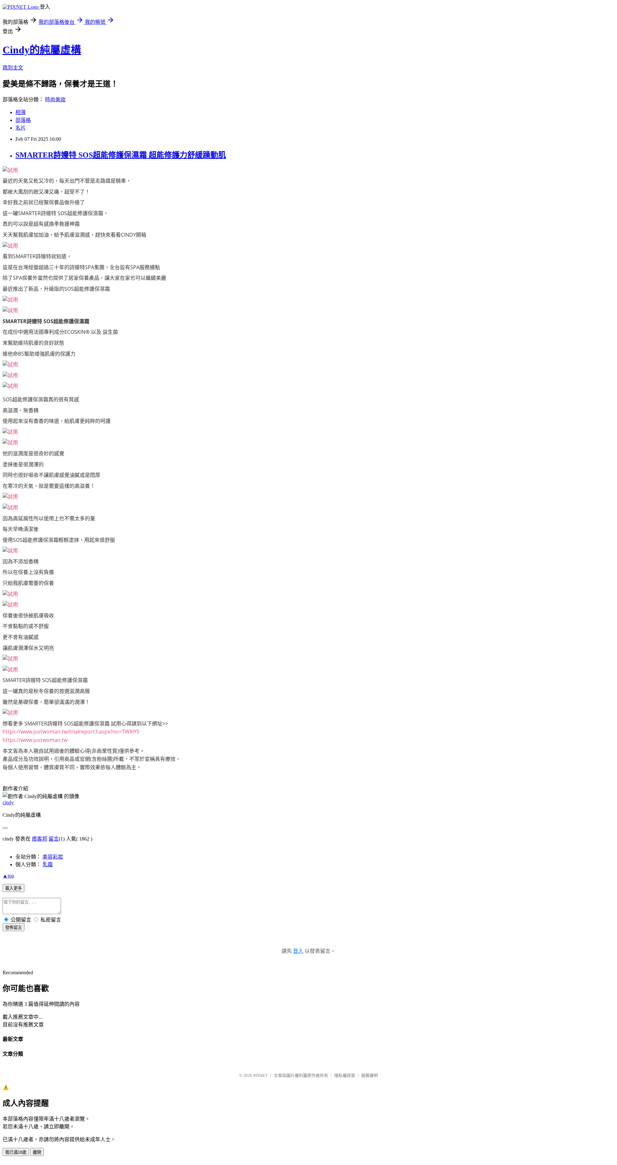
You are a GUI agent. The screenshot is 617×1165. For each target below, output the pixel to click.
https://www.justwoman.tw (35, 739)
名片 (20, 128)
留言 (54, 839)
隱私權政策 (344, 1075)
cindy (8, 802)
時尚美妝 (55, 99)
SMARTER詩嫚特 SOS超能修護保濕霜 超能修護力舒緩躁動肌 (120, 155)
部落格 (23, 120)
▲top (8, 875)
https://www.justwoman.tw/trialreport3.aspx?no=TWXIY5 (71, 731)
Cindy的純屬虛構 (42, 50)
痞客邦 (39, 839)
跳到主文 (13, 67)
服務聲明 (369, 1075)
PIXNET (260, 1075)
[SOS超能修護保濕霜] (10, 170)
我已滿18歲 (15, 1152)
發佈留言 (13, 927)
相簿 (20, 112)
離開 (37, 1152)
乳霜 (47, 864)
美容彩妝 (52, 857)
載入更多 (13, 888)
